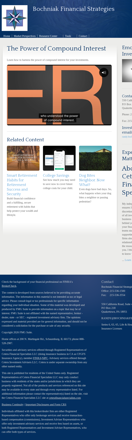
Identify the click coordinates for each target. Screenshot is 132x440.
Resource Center (48, 36)
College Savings (56, 175)
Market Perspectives (25, 36)
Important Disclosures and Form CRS (45, 404)
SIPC (45, 358)
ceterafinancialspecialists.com (65, 397)
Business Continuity (13, 404)
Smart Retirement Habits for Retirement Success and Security (22, 184)
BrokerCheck (9, 285)
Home (6, 36)
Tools (68, 36)
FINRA (37, 358)
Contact (83, 36)
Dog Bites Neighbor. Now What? (92, 180)
